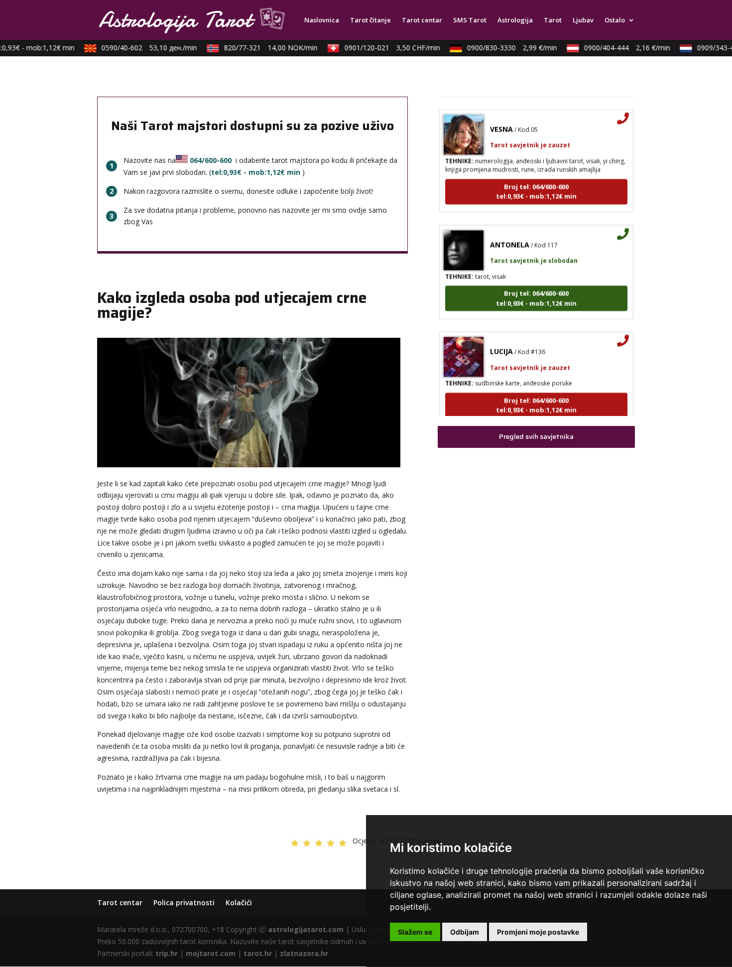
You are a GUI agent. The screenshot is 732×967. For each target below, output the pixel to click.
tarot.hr (258, 953)
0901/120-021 (383, 47)
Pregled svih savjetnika (536, 436)
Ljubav (583, 20)
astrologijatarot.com (306, 929)
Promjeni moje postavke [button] (538, 932)
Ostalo (615, 20)
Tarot (553, 20)
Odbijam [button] (464, 932)
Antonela (509, 234)
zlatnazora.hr (304, 953)
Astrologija (515, 20)
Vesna (501, 118)
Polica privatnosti (184, 902)
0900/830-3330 (503, 47)
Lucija (501, 340)
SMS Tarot (470, 20)
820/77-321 (262, 47)
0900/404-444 (618, 47)
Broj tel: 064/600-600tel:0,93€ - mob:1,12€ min (536, 180)
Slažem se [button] (415, 932)
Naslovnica (321, 20)
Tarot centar (422, 20)
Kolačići (239, 902)
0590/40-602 (140, 47)
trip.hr (166, 953)
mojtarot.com (211, 953)
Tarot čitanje (370, 20)
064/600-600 (211, 160)
